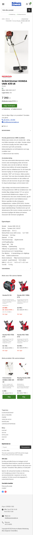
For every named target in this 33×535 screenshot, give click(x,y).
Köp (9, 397)
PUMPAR (4, 417)
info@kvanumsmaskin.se (11, 122)
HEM (3, 19)
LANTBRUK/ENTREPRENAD (8, 423)
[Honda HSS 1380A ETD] (24, 286)
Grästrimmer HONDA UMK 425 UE (8, 380)
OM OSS (4, 432)
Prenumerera (25, 447)
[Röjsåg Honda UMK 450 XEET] (24, 369)
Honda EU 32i (6, 295)
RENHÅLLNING (5, 421)
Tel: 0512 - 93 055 (9, 120)
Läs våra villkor (5, 450)
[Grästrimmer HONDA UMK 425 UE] (9, 369)
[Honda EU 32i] (9, 286)
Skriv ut (5, 126)
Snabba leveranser (22, 14)
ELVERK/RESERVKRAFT (8, 412)
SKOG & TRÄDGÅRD (7, 415)
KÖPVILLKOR (5, 434)
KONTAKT (4, 430)
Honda (4, 86)
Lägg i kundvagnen (9, 105)
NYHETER (4, 437)
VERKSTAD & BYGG (6, 419)
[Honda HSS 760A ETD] (24, 325)
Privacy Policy (5, 454)
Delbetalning (12, 14)
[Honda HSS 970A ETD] (9, 325)
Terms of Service (15, 454)
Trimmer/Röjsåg (16, 21)
